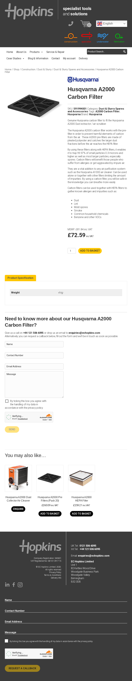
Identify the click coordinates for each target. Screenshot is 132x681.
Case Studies (13, 58)
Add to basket (90, 250)
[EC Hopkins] (29, 11)
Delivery (83, 58)
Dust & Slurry (45, 69)
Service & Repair (55, 52)
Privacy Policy (55, 572)
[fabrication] (119, 37)
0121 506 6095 (88, 545)
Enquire (18, 509)
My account (69, 58)
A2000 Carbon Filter (107, 111)
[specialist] (87, 37)
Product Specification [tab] (20, 277)
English (107, 23)
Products (35, 52)
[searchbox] (107, 51)
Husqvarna (74, 114)
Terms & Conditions (52, 575)
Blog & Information (38, 58)
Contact (56, 58)
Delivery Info (56, 578)
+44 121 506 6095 (89, 549)
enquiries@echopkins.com (84, 332)
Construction (28, 69)
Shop (16, 69)
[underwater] (103, 37)
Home (9, 52)
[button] (124, 51)
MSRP (71, 229)
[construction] (71, 37)
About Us (21, 52)
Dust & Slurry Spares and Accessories (74, 69)
